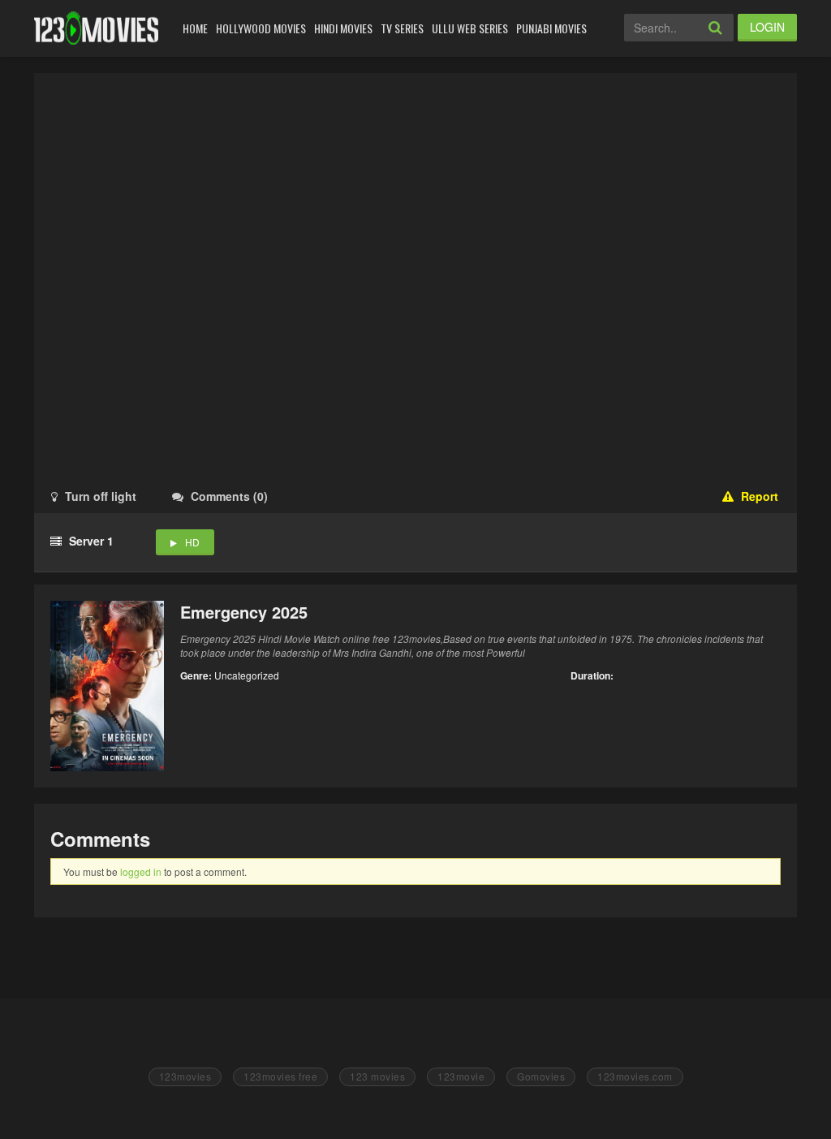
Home (195, 28)
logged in (140, 871)
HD (192, 542)
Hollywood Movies (261, 28)
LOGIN (767, 27)
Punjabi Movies (551, 28)
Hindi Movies (343, 28)
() (229, 496)
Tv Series (402, 28)
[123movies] (96, 28)
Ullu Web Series (470, 28)
